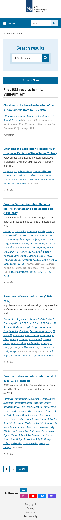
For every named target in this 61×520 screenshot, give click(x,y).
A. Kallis (44, 239)
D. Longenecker (37, 243)
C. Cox (49, 231)
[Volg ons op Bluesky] (42, 496)
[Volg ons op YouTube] (33, 496)
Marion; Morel (19, 427)
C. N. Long (24, 243)
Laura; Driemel (40, 398)
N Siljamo (20, 116)
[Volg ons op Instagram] (23, 496)
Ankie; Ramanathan (35, 435)
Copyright (30, 504)
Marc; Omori (41, 431)
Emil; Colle (25, 406)
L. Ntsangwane (32, 247)
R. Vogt (14, 259)
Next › (21, 468)
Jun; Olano (17, 431)
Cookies (30, 512)
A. (13, 231)
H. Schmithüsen (18, 255)
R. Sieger (45, 255)
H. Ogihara (45, 247)
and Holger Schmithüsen (14, 183)
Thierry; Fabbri (37, 415)
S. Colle (41, 231)
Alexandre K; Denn (41, 411)
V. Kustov (13, 243)
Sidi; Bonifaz (45, 402)
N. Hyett (27, 239)
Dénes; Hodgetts (18, 419)
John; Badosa (20, 402)
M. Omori (23, 251)
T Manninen (9, 116)
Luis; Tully (35, 439)
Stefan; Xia (44, 443)
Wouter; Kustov (16, 423)
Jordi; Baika (32, 402)
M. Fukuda (44, 235)
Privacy (31, 508)
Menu (11, 23)
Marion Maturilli (11, 179)
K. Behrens (32, 231)
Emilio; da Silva (25, 411)
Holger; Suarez (23, 439)
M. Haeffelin (16, 239)
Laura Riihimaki (47, 179)
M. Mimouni (18, 247)
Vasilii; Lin (30, 423)
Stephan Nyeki (10, 171)
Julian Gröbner (25, 171)
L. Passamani (35, 251)
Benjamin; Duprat (20, 415)
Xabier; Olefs (28, 431)
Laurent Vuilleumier (42, 171)
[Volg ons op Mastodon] (51, 496)
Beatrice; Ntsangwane (37, 427)
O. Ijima (35, 239)
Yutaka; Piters (18, 435)
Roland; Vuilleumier (12, 443)
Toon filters (32, 80)
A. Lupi (48, 243)
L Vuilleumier (44, 116)
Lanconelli (8, 398)
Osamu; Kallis (46, 419)
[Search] (54, 23)
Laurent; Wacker (30, 443)
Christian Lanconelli (12, 175)
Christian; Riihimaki (23, 398)
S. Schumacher (33, 255)
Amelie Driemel (30, 175)
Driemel (7, 231)
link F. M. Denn (25, 323)
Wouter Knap (44, 175)
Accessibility (30, 516)
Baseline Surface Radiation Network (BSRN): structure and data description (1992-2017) (28, 208)
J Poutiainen (31, 116)
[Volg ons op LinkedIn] (23, 490)
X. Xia (35, 259)
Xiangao (7, 447)
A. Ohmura (44, 259)
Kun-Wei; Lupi (42, 423)
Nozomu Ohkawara (29, 179)
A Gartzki (16, 120)
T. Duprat (33, 235)
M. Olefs (14, 251)
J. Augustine (20, 231)
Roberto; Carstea (11, 406)
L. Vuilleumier (25, 259)
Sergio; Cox (36, 406)
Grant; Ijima (33, 419)
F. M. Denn (23, 235)
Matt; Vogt (46, 439)
